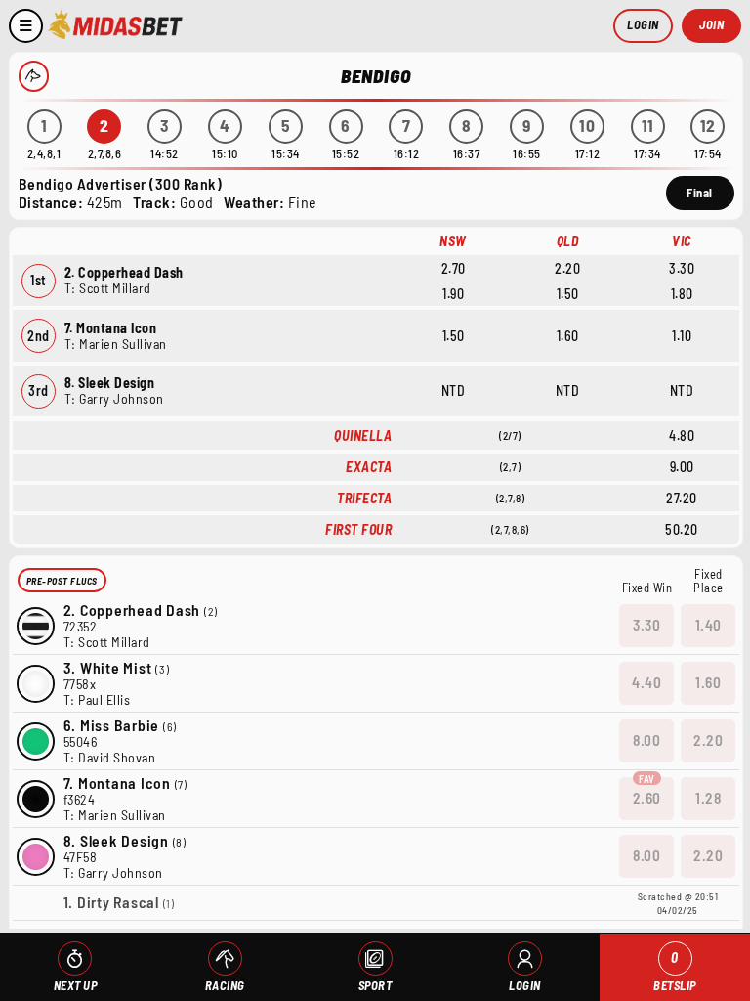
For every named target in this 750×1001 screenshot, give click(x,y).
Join (711, 24)
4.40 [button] (646, 682)
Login (643, 24)
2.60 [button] (647, 797)
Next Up (76, 985)
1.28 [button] (708, 797)
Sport (375, 985)
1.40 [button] (708, 624)
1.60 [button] (708, 682)
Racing (225, 985)
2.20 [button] (708, 740)
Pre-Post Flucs (62, 581)
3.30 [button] (646, 624)
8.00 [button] (646, 740)
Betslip (674, 971)
